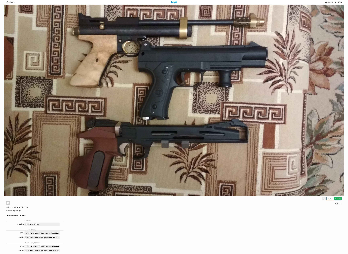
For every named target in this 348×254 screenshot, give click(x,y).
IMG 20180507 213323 (17, 207)
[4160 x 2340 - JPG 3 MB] (324, 198)
